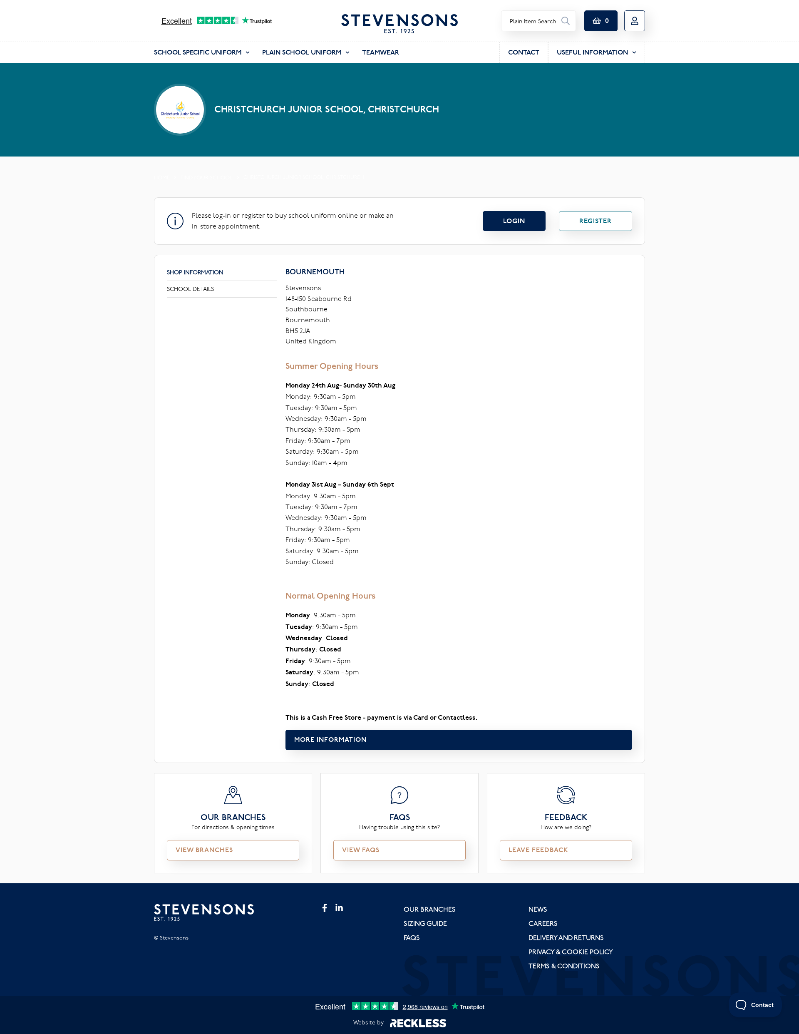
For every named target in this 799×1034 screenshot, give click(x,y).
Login (514, 221)
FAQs (412, 937)
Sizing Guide (425, 923)
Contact (523, 52)
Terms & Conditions (564, 965)
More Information (330, 739)
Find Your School (207, 177)
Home (162, 177)
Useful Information (592, 52)
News (538, 909)
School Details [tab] (190, 289)
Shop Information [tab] (195, 272)
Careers (543, 923)
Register (595, 221)
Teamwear (380, 52)
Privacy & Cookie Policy (571, 951)
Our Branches (430, 909)
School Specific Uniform (197, 52)
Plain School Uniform (301, 52)
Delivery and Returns (566, 937)
